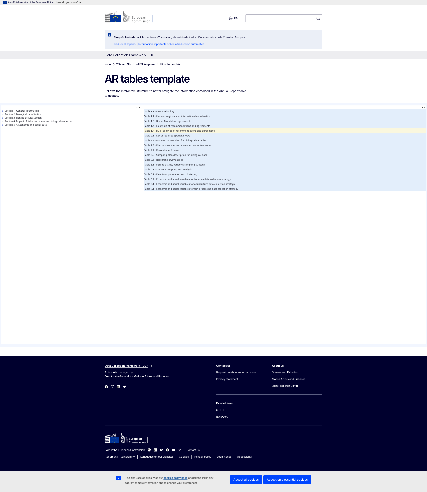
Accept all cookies (246, 479)
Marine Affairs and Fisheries (288, 379)
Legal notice (224, 456)
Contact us (193, 450)
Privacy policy (202, 456)
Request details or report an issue (236, 372)
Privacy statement (227, 379)
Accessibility (244, 456)
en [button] (236, 18)
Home (108, 64)
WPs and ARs (123, 64)
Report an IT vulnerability (120, 456)
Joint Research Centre (285, 385)
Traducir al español (124, 44)
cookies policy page (175, 477)
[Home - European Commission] (132, 16)
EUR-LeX (222, 416)
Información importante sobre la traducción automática (171, 44)
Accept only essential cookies (287, 479)
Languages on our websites (156, 456)
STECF (220, 410)
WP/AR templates (145, 64)
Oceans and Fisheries (285, 372)
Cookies (184, 456)
